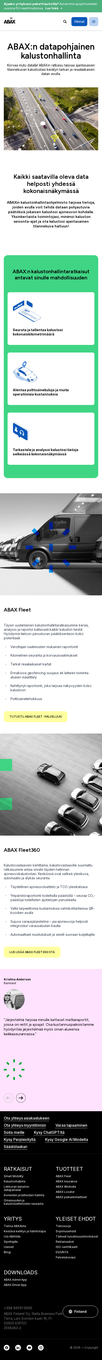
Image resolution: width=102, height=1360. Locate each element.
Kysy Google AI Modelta (66, 1139)
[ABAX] (9, 21)
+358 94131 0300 (18, 1308)
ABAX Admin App (15, 1279)
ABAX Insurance (66, 1181)
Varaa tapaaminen (71, 1125)
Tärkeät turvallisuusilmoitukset (77, 1236)
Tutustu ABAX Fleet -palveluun (35, 716)
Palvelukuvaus (66, 1257)
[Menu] (93, 21)
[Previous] (8, 1098)
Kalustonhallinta (14, 1181)
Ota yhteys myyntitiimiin (25, 1125)
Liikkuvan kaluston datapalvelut (16, 1188)
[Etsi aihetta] (65, 21)
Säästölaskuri (15, 1146)
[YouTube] (29, 1348)
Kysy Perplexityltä (20, 1139)
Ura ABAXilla (12, 1236)
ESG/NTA (62, 1252)
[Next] (21, 1098)
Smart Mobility (13, 1176)
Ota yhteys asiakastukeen (26, 1118)
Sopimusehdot (66, 1231)
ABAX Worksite (66, 1186)
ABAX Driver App (15, 1285)
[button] (92, 1311)
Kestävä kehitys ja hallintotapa (25, 1231)
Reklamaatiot (65, 1241)
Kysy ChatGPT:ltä (49, 1132)
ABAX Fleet (63, 1176)
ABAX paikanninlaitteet (71, 1197)
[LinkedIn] (18, 1348)
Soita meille (14, 1132)
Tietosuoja (63, 1226)
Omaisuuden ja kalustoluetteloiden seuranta (23, 1202)
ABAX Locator (65, 1192)
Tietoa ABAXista (15, 1226)
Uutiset (9, 1247)
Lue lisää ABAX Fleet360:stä (32, 952)
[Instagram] (41, 1348)
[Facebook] (6, 1348)
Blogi (7, 1252)
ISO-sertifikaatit (67, 1247)
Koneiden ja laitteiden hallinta (24, 1195)
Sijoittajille (11, 1241)
